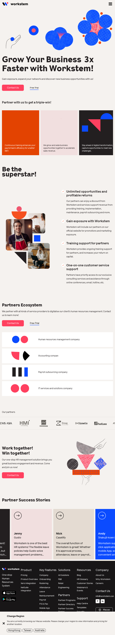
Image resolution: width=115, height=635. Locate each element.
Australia (39, 630)
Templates (81, 607)
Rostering (43, 583)
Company (43, 575)
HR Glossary (82, 579)
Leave (42, 591)
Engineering (63, 587)
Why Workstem (103, 579)
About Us (100, 575)
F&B (60, 579)
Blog (79, 575)
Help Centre (82, 603)
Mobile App (44, 608)
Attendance (44, 587)
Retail (60, 583)
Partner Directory (66, 604)
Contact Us (13, 87)
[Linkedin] (103, 601)
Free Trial (34, 87)
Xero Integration (28, 583)
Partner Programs (66, 600)
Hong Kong (14, 630)
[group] (20, 534)
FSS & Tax (43, 604)
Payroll (42, 600)
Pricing (24, 575)
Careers (99, 583)
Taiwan (27, 630)
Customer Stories (85, 583)
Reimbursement (46, 595)
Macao (106, 609)
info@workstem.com (105, 596)
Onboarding (45, 579)
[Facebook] (98, 601)
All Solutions (63, 575)
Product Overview (29, 579)
